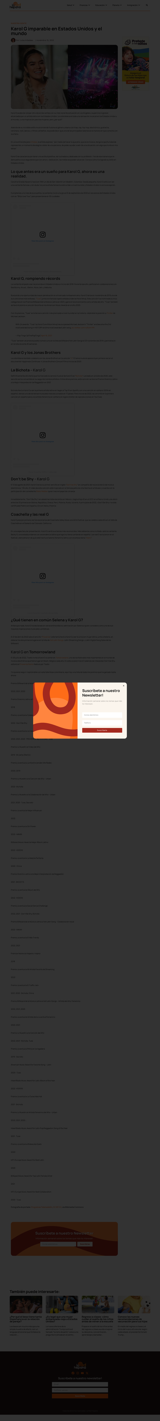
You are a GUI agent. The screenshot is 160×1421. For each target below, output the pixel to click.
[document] (80, 710)
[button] (124, 686)
